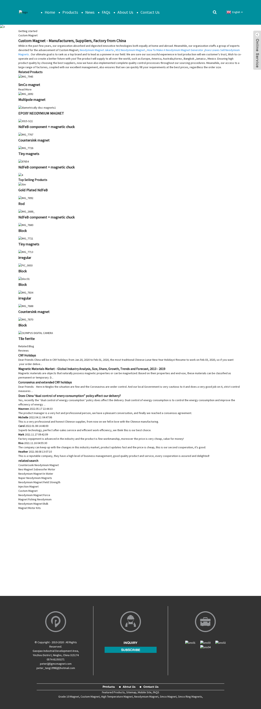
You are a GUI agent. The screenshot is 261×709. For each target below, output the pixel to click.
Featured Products (113, 692)
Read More (25, 89)
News (89, 12)
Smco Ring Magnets (190, 696)
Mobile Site (145, 692)
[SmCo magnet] (25, 76)
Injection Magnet (28, 486)
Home (50, 12)
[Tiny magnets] (25, 148)
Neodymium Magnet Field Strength (39, 482)
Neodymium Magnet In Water (35, 473)
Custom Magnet (28, 491)
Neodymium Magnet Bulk (33, 503)
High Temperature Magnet (117, 696)
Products (70, 12)
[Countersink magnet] (25, 134)
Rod (21, 203)
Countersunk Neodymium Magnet (38, 465)
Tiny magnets (28, 153)
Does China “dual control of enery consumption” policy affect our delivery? (69, 396)
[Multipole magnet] (25, 94)
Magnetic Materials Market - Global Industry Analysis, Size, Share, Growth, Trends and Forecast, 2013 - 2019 (91, 369)
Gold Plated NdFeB (33, 190)
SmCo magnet (29, 84)
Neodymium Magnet (146, 696)
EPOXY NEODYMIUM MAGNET (41, 113)
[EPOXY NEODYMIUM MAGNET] (37, 107)
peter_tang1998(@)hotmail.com (55, 668)
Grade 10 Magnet (68, 696)
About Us (125, 12)
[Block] (25, 225)
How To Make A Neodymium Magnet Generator (175, 50)
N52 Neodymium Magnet (130, 50)
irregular (24, 257)
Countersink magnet (34, 140)
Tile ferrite (26, 338)
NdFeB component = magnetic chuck (46, 126)
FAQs (106, 12)
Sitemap (131, 692)
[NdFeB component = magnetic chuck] (25, 121)
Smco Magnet (168, 696)
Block (22, 230)
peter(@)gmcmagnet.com (56, 664)
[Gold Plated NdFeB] (22, 184)
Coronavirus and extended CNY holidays (45, 382)
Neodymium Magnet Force (34, 495)
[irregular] (25, 252)
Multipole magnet (31, 99)
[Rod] (25, 197)
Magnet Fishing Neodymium (35, 499)
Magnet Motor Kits (29, 508)
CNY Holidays (27, 355)
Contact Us (149, 12)
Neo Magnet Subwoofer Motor (36, 469)
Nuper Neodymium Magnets (35, 478)
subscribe (130, 650)
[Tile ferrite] (35, 333)
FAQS (155, 692)
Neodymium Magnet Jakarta (97, 50)
